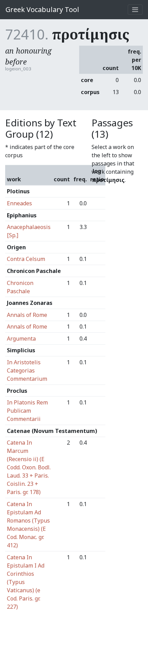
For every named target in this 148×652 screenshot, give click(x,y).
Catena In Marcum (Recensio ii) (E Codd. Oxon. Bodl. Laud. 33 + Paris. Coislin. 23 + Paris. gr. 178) (29, 467)
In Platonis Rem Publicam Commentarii (27, 411)
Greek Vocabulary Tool (42, 9)
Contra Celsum (26, 259)
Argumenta (21, 338)
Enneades (19, 203)
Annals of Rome (27, 315)
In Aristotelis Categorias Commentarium (27, 370)
